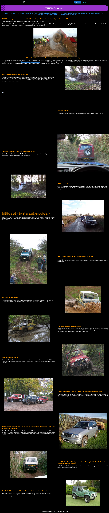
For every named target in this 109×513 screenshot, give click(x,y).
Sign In (78, 2)
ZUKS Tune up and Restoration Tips (92, 13)
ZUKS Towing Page (74, 13)
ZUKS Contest (63, 14)
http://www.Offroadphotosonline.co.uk (30, 62)
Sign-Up (83, 2)
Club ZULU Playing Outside (49, 14)
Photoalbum (72, 14)
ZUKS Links (36, 14)
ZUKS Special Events (22, 13)
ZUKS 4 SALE (63, 13)
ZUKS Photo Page (35, 13)
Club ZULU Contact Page (50, 13)
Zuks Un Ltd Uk (10, 13)
